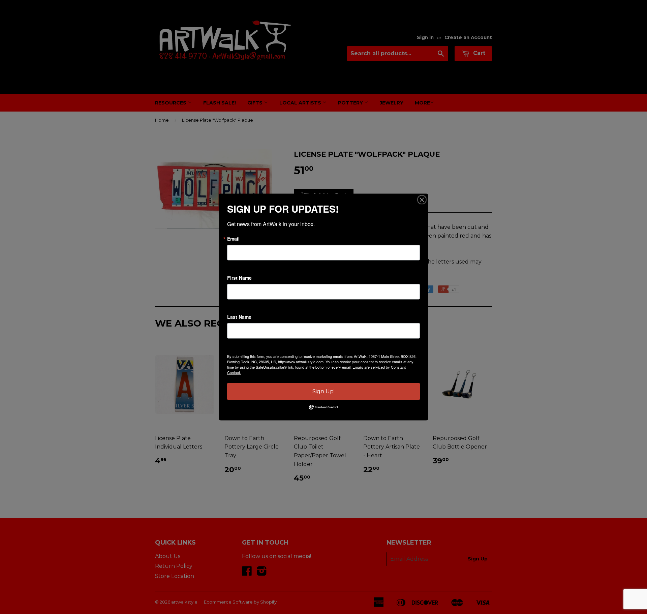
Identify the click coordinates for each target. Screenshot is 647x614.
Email (233, 238)
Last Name (239, 316)
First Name (239, 277)
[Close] (422, 200)
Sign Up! (323, 391)
